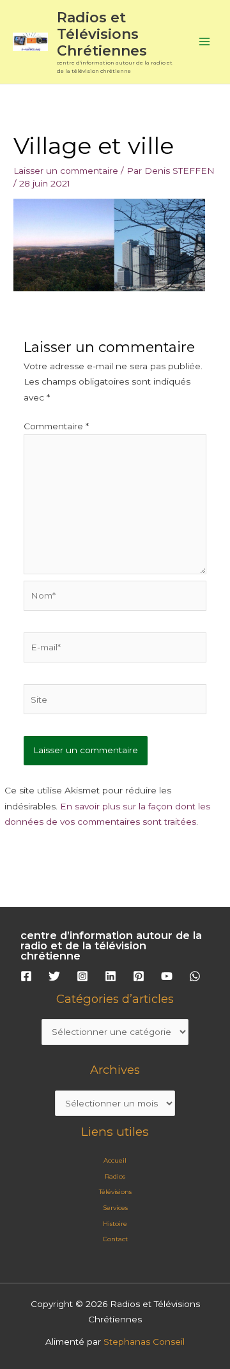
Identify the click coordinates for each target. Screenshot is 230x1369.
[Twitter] (54, 976)
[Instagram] (82, 976)
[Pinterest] (138, 976)
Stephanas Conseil (144, 1341)
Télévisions (115, 1192)
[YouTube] (166, 976)
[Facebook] (26, 976)
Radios (115, 1176)
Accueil (114, 1160)
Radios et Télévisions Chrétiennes (102, 34)
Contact (115, 1239)
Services (115, 1208)
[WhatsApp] (195, 976)
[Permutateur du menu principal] (205, 42)
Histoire (115, 1224)
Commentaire (56, 426)
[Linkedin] (110, 976)
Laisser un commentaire (65, 170)
